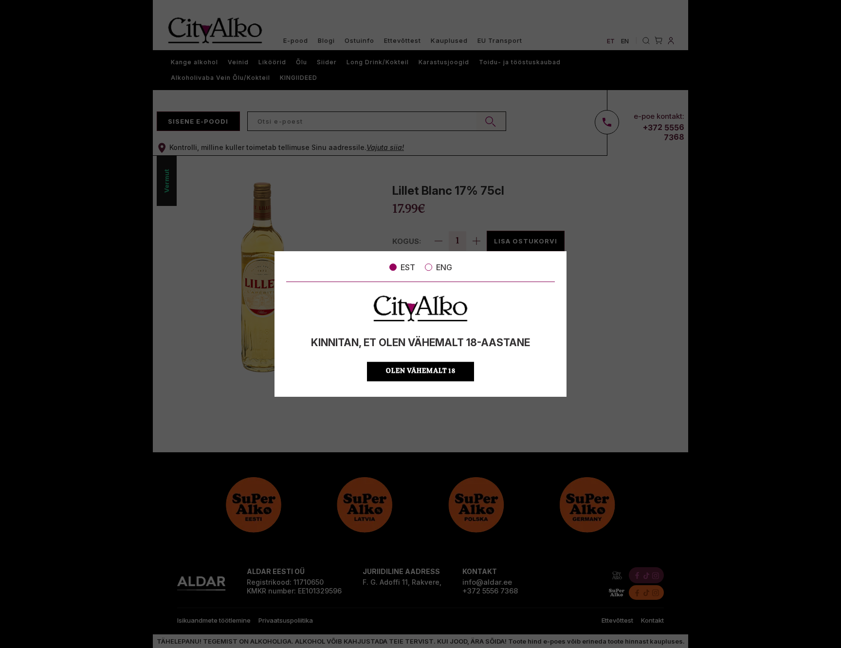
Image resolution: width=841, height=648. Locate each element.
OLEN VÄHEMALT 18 (421, 371)
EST (408, 267)
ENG (444, 267)
